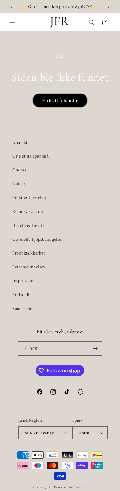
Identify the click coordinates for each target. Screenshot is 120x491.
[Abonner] (95, 348)
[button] (12, 22)
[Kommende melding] (108, 6)
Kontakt (19, 142)
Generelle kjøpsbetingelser (37, 239)
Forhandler (22, 295)
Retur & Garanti (27, 211)
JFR (50, 487)
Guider (19, 184)
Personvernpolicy (29, 267)
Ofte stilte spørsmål (31, 156)
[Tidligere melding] (11, 6)
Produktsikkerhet (28, 253)
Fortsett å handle (60, 100)
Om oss (19, 170)
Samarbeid (22, 308)
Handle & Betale (28, 225)
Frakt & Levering (29, 197)
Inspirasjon (23, 280)
